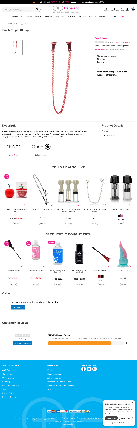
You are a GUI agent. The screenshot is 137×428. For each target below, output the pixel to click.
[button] (119, 215)
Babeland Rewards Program (59, 382)
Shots (16, 155)
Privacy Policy (8, 393)
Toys (3, 24)
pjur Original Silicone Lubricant (79, 271)
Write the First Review (123, 42)
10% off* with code (45, 2)
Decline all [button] (125, 418)
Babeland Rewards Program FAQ (61, 385)
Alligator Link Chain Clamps (42, 209)
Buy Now (16, 223)
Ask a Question (100, 49)
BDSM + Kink (12, 24)
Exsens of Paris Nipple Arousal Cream (16, 210)
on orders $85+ (83, 2)
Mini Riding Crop (14, 270)
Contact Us (7, 374)
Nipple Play (23, 24)
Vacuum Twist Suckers (121, 209)
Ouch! (45, 155)
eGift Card (6, 370)
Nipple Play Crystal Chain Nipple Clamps (95, 210)
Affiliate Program (54, 378)
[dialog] (119, 413)
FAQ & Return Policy (10, 385)
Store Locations (54, 374)
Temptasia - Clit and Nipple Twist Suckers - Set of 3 (68, 210)
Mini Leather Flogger (101, 270)
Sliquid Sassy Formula (35, 270)
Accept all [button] (111, 418)
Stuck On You (123, 270)
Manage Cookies (9, 397)
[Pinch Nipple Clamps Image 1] (61, 77)
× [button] (132, 402)
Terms (4, 389)
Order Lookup (8, 378)
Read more (112, 414)
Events (50, 370)
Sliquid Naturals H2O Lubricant (57, 271)
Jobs (49, 389)
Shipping (6, 382)
